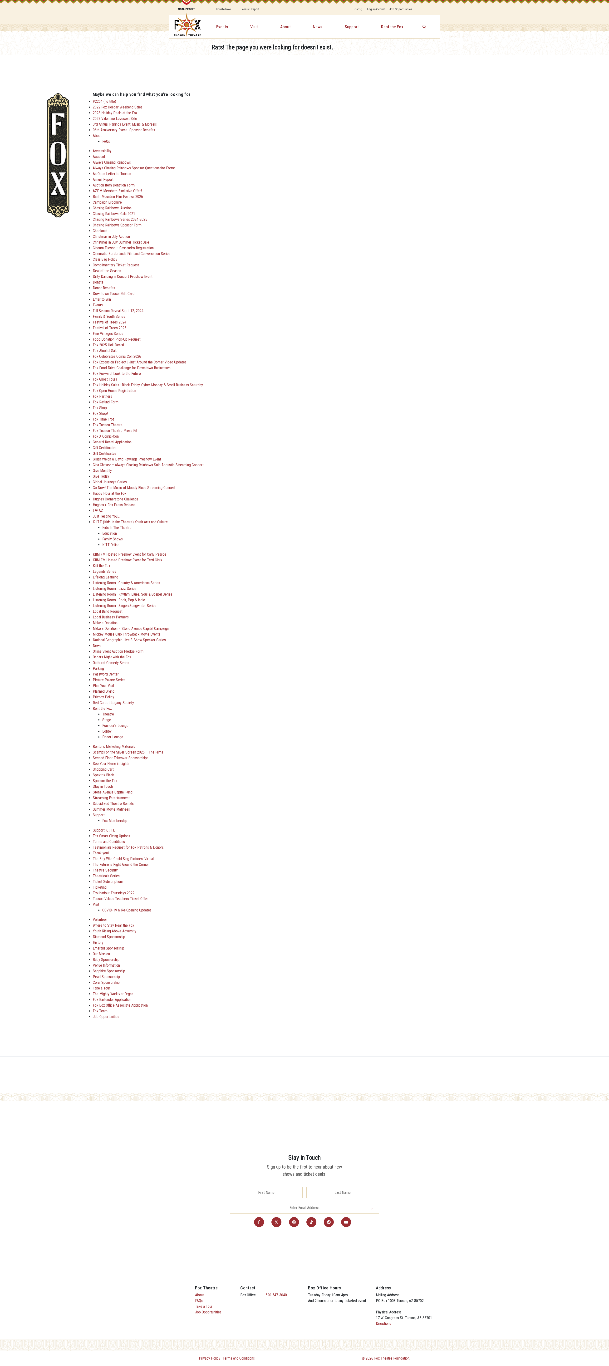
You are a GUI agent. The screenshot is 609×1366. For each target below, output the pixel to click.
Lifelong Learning (105, 577)
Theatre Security (105, 870)
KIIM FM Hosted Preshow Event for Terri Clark (127, 560)
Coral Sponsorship (106, 982)
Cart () (358, 9)
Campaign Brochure (107, 202)
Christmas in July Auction (111, 236)
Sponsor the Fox (105, 780)
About (285, 26)
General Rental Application (112, 442)
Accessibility (102, 151)
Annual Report (250, 9)
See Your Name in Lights (111, 763)
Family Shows (112, 539)
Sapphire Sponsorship (109, 971)
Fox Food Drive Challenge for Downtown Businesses (132, 368)
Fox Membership (114, 820)
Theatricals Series (106, 876)
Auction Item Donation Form (114, 185)
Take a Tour (101, 988)
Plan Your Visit (103, 685)
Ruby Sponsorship (106, 959)
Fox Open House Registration (114, 390)
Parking (98, 668)
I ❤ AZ (98, 510)
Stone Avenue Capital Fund (113, 792)
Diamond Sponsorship (109, 937)
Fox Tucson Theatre (108, 425)
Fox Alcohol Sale (105, 350)
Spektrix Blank (103, 775)
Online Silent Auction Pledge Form (118, 651)
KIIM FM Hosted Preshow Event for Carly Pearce (129, 554)
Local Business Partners (111, 617)
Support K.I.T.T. (104, 830)
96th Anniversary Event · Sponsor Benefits (124, 130)
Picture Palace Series (109, 680)
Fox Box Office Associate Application (120, 1005)
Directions (383, 1323)
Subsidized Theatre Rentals (113, 803)
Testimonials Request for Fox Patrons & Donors (128, 847)
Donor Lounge (112, 737)
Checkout (100, 231)
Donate (98, 282)
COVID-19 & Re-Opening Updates (127, 910)
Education (109, 533)
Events (222, 26)
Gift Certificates (104, 448)
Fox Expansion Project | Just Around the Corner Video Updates (140, 362)
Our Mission (101, 954)
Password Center (106, 674)
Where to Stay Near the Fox (113, 925)
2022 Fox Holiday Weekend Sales (117, 107)
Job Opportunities (400, 9)
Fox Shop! (100, 413)
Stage (106, 720)
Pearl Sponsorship (106, 976)
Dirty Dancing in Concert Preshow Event (122, 276)
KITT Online (110, 545)
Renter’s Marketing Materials (114, 746)
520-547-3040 (276, 1295)
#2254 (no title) (104, 101)
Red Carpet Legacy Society (113, 702)
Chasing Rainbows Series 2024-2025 (120, 219)
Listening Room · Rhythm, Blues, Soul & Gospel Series (132, 594)
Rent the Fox (392, 26)
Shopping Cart (103, 769)
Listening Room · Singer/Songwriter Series (124, 605)
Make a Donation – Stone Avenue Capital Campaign (131, 628)
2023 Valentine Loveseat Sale (115, 118)
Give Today (101, 476)
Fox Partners (102, 396)
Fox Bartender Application (112, 999)
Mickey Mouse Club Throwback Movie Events (126, 634)
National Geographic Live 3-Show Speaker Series (129, 640)
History (98, 942)
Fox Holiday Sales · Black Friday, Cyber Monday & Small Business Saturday (148, 385)
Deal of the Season (107, 271)
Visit (254, 26)
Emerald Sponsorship (108, 948)
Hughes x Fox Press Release (114, 505)
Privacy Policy (103, 697)
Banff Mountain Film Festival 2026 (118, 196)
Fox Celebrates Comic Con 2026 (117, 356)
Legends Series (104, 571)
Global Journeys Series (110, 482)
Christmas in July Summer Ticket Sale (121, 242)
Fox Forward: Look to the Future (117, 373)
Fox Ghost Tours (105, 379)
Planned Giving (103, 691)
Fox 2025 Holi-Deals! (108, 345)
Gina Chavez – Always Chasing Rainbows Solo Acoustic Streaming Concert (148, 465)
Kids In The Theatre (117, 527)
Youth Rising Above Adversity (114, 931)
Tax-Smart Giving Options (111, 836)
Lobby (107, 731)
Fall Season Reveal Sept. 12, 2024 (118, 310)
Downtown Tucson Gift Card (113, 293)
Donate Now (223, 9)
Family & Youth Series (109, 316)
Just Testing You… (106, 516)
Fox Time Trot (103, 419)
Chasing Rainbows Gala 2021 (114, 213)
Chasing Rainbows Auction (112, 208)
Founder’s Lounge (115, 725)
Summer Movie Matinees (111, 809)
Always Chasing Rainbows (112, 162)
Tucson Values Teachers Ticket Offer (120, 898)
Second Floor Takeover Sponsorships (120, 758)
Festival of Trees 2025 (109, 328)
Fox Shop (100, 408)
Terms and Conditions (109, 841)
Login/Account (376, 9)
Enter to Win (102, 299)
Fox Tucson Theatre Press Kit (115, 430)
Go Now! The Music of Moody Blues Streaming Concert (134, 487)
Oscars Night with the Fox (112, 657)
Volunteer (100, 919)
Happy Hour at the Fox (109, 493)
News (317, 26)
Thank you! (101, 853)
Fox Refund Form (105, 402)
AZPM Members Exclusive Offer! (117, 191)
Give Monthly (102, 470)
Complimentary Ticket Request (116, 265)
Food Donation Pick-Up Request (117, 339)
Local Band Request (108, 611)
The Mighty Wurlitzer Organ (113, 994)
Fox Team (100, 1011)
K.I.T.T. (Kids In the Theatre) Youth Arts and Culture (130, 522)
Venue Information (106, 965)
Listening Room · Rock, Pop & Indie (119, 600)
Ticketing (100, 887)
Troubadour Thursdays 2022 (113, 893)
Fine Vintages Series (108, 333)
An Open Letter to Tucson (112, 173)
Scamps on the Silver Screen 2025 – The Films (128, 752)
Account (99, 156)
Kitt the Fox (101, 565)
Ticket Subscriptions (108, 881)
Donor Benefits (104, 288)
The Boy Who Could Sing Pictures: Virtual (123, 859)
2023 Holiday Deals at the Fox (115, 113)
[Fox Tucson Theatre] (184, 26)
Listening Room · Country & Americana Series (126, 583)
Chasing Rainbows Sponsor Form (117, 225)
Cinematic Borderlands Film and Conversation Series (131, 253)
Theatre (108, 714)
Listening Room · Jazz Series (114, 588)
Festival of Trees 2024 (109, 322)
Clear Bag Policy (105, 259)
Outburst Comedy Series (111, 663)
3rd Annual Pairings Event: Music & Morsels (125, 124)
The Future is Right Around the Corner (121, 864)
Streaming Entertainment (111, 798)
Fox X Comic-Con (106, 436)
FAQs (106, 141)
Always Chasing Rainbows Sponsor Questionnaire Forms (134, 168)
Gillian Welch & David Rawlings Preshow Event (127, 459)
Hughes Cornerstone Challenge (115, 499)
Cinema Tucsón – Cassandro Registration (123, 248)
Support (352, 26)
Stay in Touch (103, 786)
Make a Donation (105, 623)
